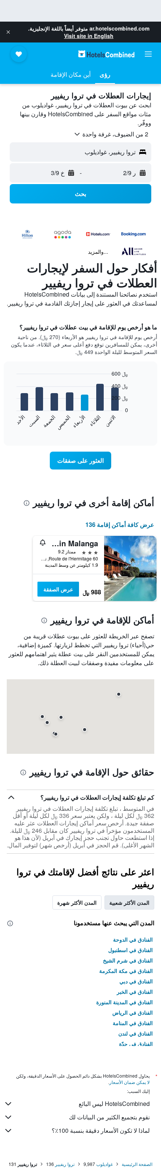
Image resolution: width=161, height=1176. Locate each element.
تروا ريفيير (65, 1164)
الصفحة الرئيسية (137, 1164)
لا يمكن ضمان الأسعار (129, 1082)
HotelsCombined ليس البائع (114, 1103)
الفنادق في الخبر (135, 991)
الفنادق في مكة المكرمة (126, 970)
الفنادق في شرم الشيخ (128, 960)
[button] (8, 32)
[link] (80, 461)
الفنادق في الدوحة (133, 939)
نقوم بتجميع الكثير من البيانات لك (109, 1117)
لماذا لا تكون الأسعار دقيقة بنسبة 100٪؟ (101, 1130)
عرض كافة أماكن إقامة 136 (119, 524)
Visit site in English (88, 35)
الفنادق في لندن (135, 1033)
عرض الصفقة (58, 589)
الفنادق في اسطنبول (130, 950)
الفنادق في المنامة (133, 1023)
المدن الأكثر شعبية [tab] (129, 902)
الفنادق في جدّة (136, 1043)
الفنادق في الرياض (132, 1012)
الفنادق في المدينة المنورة (124, 1002)
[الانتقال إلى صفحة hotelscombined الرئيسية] (106, 53)
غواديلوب (104, 1164)
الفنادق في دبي (136, 981)
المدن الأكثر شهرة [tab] (77, 902)
